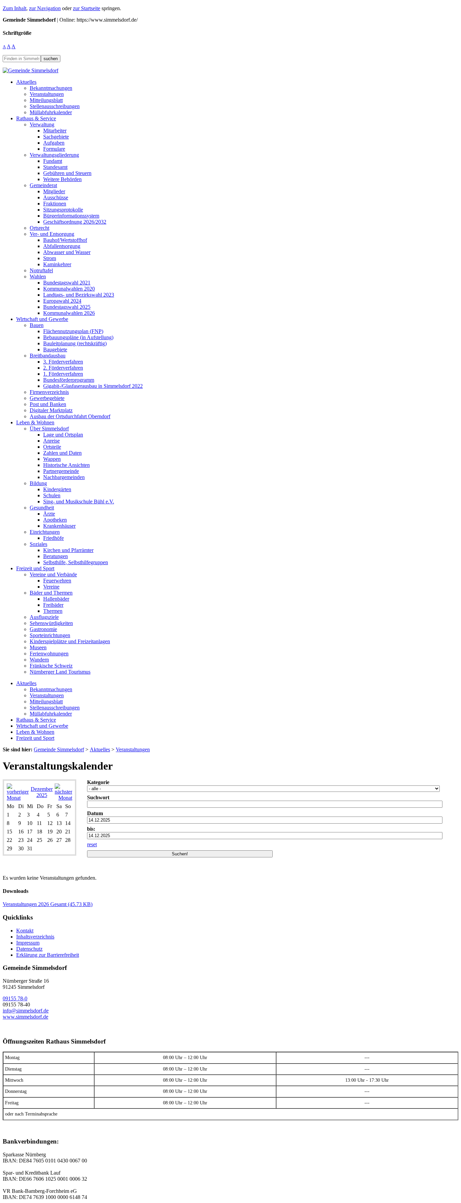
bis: (91, 829)
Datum (95, 813)
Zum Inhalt (14, 8)
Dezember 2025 (42, 792)
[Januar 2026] (63, 798)
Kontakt (24, 930)
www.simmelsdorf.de (25, 1017)
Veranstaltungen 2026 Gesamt (47, 904)
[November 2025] (18, 798)
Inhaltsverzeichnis (35, 936)
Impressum (27, 943)
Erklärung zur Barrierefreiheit (47, 955)
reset (92, 844)
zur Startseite (86, 8)
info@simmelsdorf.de (26, 1010)
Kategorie (98, 782)
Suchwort (98, 797)
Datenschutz (29, 949)
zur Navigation (45, 8)
